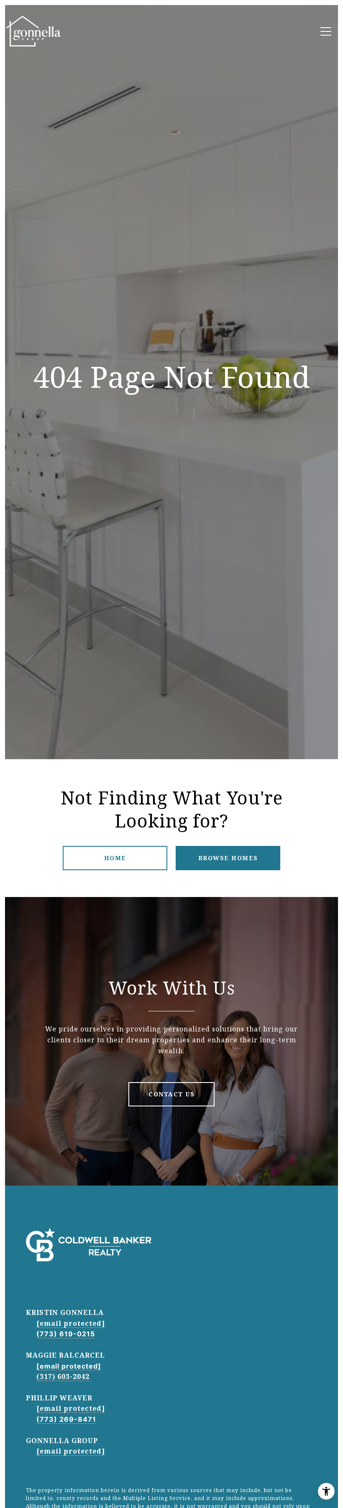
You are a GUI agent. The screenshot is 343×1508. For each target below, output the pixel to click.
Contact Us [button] (171, 1094)
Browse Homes (228, 858)
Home (115, 858)
